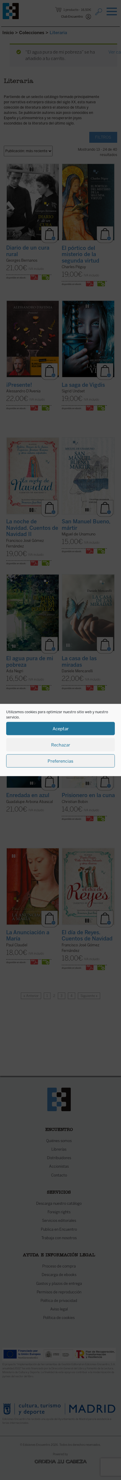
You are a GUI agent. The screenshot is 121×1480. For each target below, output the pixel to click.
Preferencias (60, 761)
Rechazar (60, 744)
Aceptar (61, 728)
